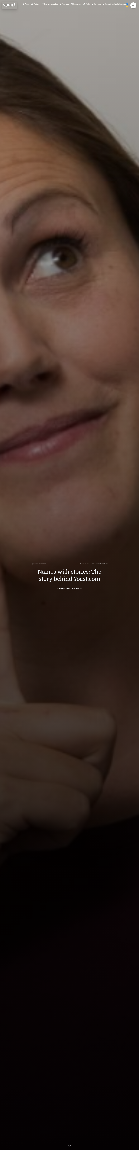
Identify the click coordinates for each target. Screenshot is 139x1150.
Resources (77, 4)
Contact (108, 4)
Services (97, 4)
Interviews (42, 564)
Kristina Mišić (64, 589)
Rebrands (65, 4)
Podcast (37, 4)
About (27, 4)
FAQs (88, 4)
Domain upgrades (51, 4)
